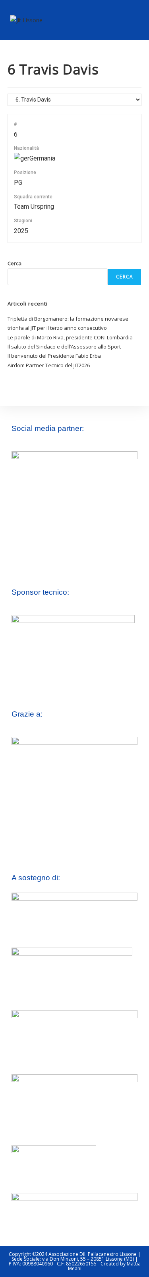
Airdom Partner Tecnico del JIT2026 (49, 365)
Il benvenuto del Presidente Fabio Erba (54, 355)
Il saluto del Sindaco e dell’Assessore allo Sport (64, 346)
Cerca (14, 263)
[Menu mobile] (136, 20)
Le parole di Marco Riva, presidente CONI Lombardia (70, 337)
